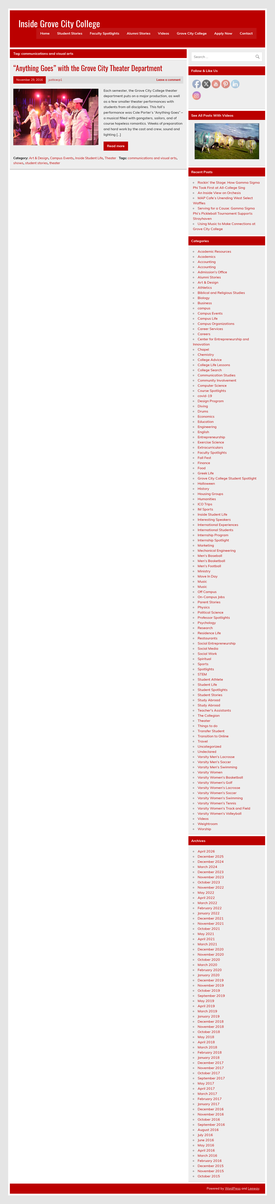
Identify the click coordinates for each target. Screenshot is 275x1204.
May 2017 (206, 1083)
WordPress (233, 1188)
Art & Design (38, 158)
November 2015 (211, 1171)
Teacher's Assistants (214, 710)
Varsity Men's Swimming (217, 767)
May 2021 (206, 934)
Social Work (207, 653)
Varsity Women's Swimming (220, 798)
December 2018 (211, 1021)
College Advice (210, 360)
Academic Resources (214, 251)
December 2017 (211, 1062)
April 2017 (206, 1088)
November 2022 (211, 887)
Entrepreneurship (211, 437)
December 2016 (211, 1109)
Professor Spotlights (214, 617)
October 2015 (209, 1176)
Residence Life (209, 633)
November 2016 (211, 1114)
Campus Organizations (216, 323)
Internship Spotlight (213, 540)
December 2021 (211, 918)
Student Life (207, 684)
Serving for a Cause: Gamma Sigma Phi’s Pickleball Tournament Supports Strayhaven (224, 213)
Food (202, 468)
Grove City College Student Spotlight (227, 478)
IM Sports (205, 509)
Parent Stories (209, 602)
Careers (204, 334)
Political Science (210, 612)
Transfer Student (211, 731)
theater (54, 163)
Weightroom (208, 824)
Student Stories (69, 33)
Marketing (206, 545)
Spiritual (204, 659)
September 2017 (211, 1078)
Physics (204, 607)
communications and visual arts (152, 158)
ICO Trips (205, 504)
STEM (202, 674)
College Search (210, 370)
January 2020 (209, 975)
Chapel (203, 349)
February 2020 (210, 970)
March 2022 (207, 903)
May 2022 (206, 892)
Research (205, 628)
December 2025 (211, 856)
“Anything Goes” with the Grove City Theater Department (87, 68)
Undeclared (207, 751)
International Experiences (218, 525)
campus (204, 308)
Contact (246, 33)
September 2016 (211, 1124)
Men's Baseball (210, 555)
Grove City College (192, 33)
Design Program (211, 401)
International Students (215, 530)
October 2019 (209, 990)
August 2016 (208, 1130)
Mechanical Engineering (217, 550)
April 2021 (206, 939)
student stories (36, 163)
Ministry (204, 571)
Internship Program (213, 535)
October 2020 (209, 959)
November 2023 (211, 877)
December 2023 (211, 872)
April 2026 (206, 851)
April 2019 (206, 1006)
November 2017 (211, 1068)
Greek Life (206, 473)
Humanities (207, 499)
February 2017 (210, 1099)
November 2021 (211, 923)
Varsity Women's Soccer (217, 793)
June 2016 (206, 1140)
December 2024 (211, 861)
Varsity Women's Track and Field (224, 808)
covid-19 (205, 396)
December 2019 (211, 980)
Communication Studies (216, 375)
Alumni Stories (138, 33)
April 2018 (206, 1042)
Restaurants (207, 638)
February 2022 (210, 908)
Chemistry (206, 354)
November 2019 (211, 985)
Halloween (206, 483)
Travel (203, 741)
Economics (206, 416)
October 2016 (209, 1119)
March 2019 (207, 1011)
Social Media (208, 648)
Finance (204, 463)
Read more (116, 146)
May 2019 (206, 1001)
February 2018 (210, 1052)
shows (18, 163)
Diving (203, 406)
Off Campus (207, 592)
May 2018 (206, 1037)
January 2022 (209, 913)
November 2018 (211, 1026)
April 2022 (206, 897)
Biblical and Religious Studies (221, 292)
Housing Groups (210, 494)
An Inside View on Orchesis (219, 193)
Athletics (205, 287)
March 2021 (207, 944)
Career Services (210, 329)
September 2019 (211, 995)
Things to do (207, 726)
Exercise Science (211, 442)
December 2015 (211, 1166)
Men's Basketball (211, 561)
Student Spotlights (213, 690)
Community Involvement (217, 380)
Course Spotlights (212, 390)
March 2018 (207, 1047)
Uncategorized (209, 746)
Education (206, 421)
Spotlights (206, 669)
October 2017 (209, 1073)
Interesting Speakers (214, 519)
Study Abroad (209, 700)
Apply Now (223, 33)
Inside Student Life (89, 158)
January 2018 (209, 1057)
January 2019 (209, 1016)
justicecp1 (55, 79)
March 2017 (207, 1093)
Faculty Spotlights (104, 33)
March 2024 (207, 867)
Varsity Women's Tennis (217, 803)
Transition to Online (213, 736)
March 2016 (207, 1155)
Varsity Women (210, 772)
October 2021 (209, 928)
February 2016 (210, 1160)
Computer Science (212, 385)
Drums (203, 411)
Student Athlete (210, 679)
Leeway (253, 1188)
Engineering (207, 427)
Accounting (207, 262)
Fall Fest (204, 457)
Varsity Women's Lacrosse (219, 787)
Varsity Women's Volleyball (219, 813)
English (203, 432)
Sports (203, 664)
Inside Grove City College (59, 23)
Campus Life (208, 318)
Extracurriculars (210, 447)
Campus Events (61, 158)
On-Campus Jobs (211, 597)
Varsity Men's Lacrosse (216, 757)
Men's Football (209, 566)
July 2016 (205, 1135)
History (203, 488)
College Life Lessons (214, 365)
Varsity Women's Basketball (220, 777)
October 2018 (209, 1032)
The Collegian (209, 715)
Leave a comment (168, 79)
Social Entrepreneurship (217, 643)
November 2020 (211, 954)
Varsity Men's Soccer (214, 762)
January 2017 (209, 1104)
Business (205, 303)
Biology (204, 298)
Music (202, 581)
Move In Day (208, 576)
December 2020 (211, 949)
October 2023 (209, 882)
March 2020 (207, 965)
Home (45, 33)
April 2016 (206, 1150)
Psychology (207, 622)
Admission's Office (212, 272)
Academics (206, 256)
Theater (110, 158)
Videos (163, 33)
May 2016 (206, 1145)
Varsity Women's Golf (215, 782)
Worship (204, 829)
